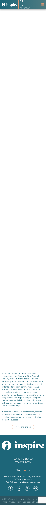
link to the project (23, 427)
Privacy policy (14, 502)
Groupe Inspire (15, 499)
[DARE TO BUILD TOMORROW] (10, 4)
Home (7, 29)
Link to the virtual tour (14, 358)
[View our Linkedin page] (19, 488)
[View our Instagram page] (27, 488)
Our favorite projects (21, 29)
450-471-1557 (11, 482)
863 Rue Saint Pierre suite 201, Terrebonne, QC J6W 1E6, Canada (23, 478)
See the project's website (16, 351)
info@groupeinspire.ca (30, 482)
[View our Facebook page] (10, 488)
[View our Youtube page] (35, 488)
